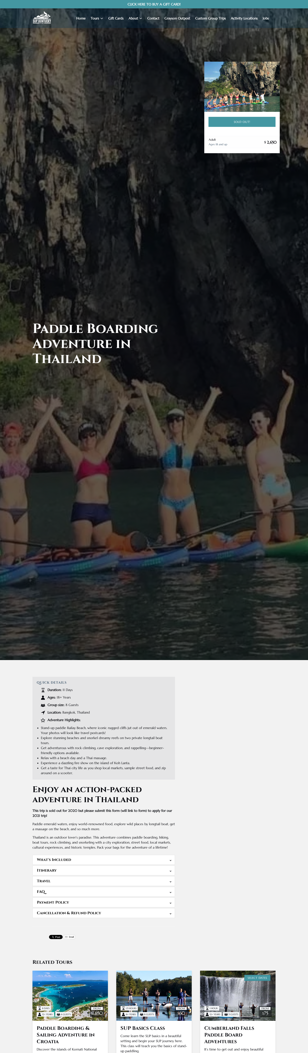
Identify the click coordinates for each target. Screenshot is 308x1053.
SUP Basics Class (142, 1028)
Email (71, 937)
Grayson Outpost (177, 18)
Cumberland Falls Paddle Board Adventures (229, 1035)
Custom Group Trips (210, 18)
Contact (153, 18)
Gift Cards (116, 18)
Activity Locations (244, 18)
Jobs (266, 18)
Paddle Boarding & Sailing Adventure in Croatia (66, 1035)
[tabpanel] (242, 87)
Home (81, 18)
